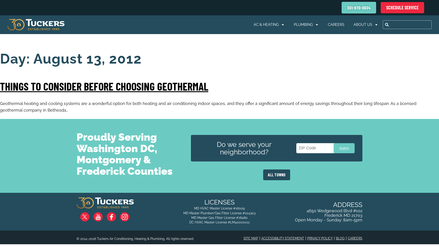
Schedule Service (402, 7)
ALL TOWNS (277, 174)
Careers (336, 24)
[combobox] (407, 24)
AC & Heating (266, 24)
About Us (362, 24)
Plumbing (303, 24)
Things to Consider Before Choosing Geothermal (104, 86)
